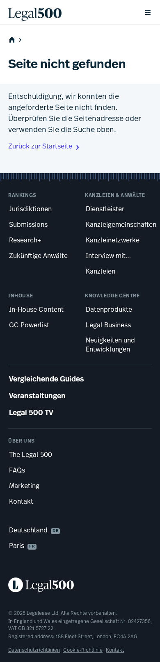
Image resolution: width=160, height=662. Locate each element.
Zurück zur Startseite (40, 147)
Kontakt (115, 650)
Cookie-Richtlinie (83, 650)
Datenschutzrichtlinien (34, 650)
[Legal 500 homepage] (80, 585)
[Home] (69, 12)
